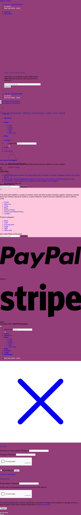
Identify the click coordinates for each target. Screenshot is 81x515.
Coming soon (9, 225)
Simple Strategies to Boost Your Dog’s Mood (20, 175)
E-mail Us (7, 6)
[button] (8, 14)
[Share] (5, 512)
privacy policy (45, 504)
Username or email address (14, 451)
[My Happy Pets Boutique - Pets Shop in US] (10, 102)
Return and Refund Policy (14, 212)
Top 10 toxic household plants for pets (18, 179)
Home (6, 202)
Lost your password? (8, 474)
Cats (10, 125)
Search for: (8, 329)
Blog (6, 208)
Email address (9, 483)
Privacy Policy (9, 210)
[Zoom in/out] (1, 512)
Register (3, 508)
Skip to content (5, 1)
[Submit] (5, 332)
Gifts (10, 131)
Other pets (12, 133)
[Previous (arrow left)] (1, 514)
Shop (6, 122)
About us (8, 118)
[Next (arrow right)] (3, 514)
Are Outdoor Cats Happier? (14, 181)
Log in (17, 470)
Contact (7, 214)
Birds (10, 129)
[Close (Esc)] (7, 512)
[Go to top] (1, 326)
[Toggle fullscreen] (3, 512)
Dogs (10, 127)
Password (8, 454)
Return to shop (13, 167)
